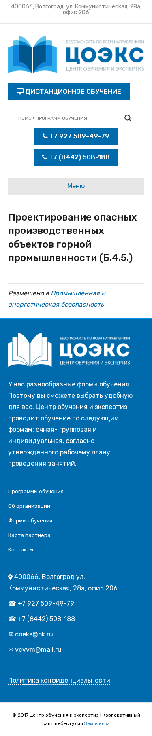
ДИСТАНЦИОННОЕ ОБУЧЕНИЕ (72, 91)
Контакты (20, 550)
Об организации (29, 506)
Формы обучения (30, 521)
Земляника (97, 723)
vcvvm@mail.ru (38, 649)
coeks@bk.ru (34, 634)
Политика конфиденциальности (59, 680)
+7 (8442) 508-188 (78, 157)
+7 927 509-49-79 (78, 136)
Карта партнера (29, 535)
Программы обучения (36, 491)
